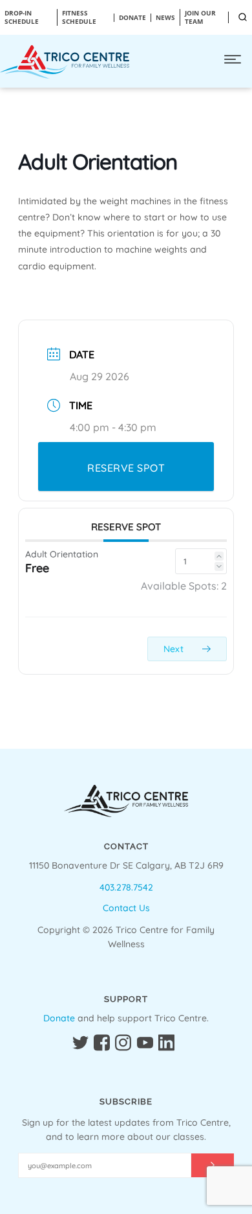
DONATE (132, 18)
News (165, 18)
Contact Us (126, 908)
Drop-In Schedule (22, 17)
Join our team (200, 17)
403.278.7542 (126, 887)
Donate (59, 1018)
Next (174, 649)
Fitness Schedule (79, 17)
